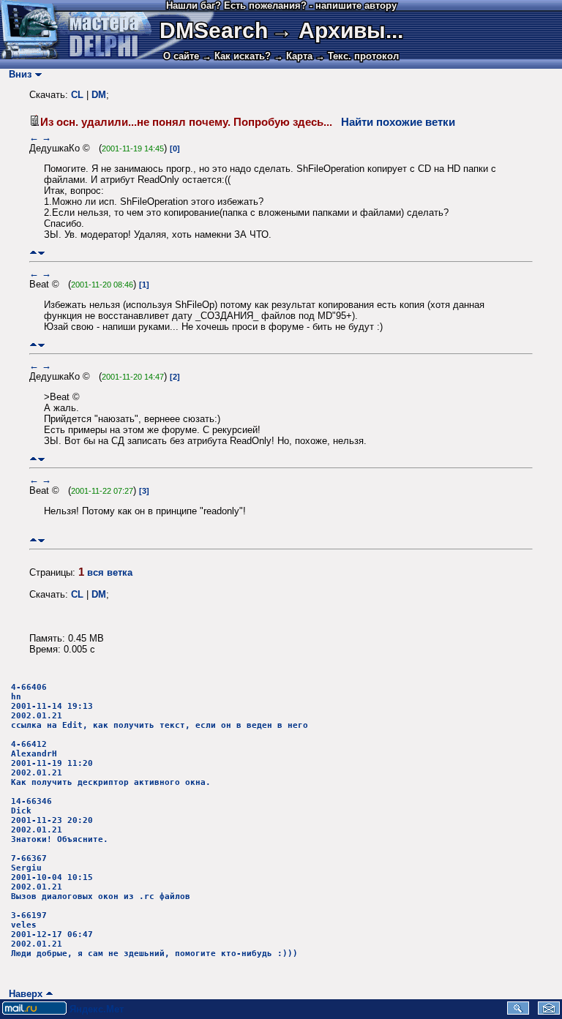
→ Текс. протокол (357, 55)
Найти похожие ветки (398, 122)
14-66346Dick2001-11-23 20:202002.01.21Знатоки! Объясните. (59, 820)
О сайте (181, 55)
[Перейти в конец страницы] (41, 252)
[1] (144, 284)
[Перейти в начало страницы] (33, 252)
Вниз (17, 74)
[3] (144, 490)
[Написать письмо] (549, 1011)
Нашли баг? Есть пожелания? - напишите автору (281, 5)
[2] (175, 376)
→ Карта (293, 55)
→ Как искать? (236, 55)
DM (98, 94)
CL (77, 94)
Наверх (22, 993)
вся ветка (109, 572)
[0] (175, 148)
